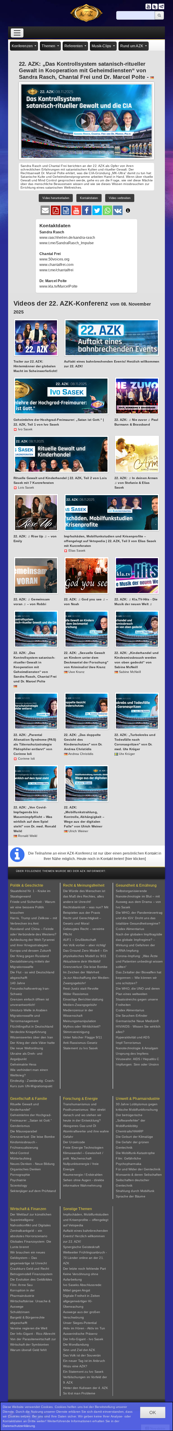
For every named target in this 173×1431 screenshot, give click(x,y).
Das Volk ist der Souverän (82, 1355)
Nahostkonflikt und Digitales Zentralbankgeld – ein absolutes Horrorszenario (30, 1230)
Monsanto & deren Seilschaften (139, 1174)
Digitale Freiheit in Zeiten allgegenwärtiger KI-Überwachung (81, 1301)
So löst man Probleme (79, 1393)
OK (152, 1412)
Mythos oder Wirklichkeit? (82, 1026)
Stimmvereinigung (76, 1032)
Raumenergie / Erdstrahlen (83, 1174)
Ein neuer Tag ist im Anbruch (84, 1361)
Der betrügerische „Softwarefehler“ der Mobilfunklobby (130, 1120)
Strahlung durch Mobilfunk (135, 1191)
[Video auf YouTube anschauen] (76, 210)
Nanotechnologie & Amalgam (137, 1048)
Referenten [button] (74, 46)
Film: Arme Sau (21, 1285)
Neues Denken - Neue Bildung (32, 1164)
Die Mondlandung (76, 1344)
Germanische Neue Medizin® (137, 1021)
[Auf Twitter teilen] (97, 210)
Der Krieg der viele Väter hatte (32, 1043)
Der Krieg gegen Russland (29, 956)
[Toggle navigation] (17, 32)
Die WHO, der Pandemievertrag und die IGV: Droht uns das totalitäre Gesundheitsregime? (139, 918)
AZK (92, 1350)
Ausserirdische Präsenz (80, 1333)
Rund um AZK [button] (132, 46)
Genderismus (20, 1126)
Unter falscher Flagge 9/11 (82, 1037)
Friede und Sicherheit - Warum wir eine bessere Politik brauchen (32, 907)
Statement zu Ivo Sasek (80, 1048)
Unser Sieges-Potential (80, 1323)
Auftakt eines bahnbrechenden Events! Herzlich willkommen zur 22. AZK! (85, 1236)
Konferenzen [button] (23, 46)
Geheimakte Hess (23, 1064)
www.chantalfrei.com (56, 265)
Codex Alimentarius (130, 929)
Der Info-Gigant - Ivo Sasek (83, 1339)
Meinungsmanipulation (79, 1021)
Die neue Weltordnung (26, 1048)
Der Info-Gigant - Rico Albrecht (32, 1333)
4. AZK (103, 1388)
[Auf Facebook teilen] (86, 210)
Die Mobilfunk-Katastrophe (135, 1153)
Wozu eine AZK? (75, 1366)
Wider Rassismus (76, 994)
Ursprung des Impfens (132, 1053)
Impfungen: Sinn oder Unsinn (137, 1064)
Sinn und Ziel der (76, 1350)
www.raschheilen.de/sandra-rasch (67, 237)
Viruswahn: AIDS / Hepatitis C (137, 1059)
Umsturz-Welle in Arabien (28, 1010)
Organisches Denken (25, 1169)
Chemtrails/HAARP (129, 1131)
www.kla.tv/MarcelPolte (58, 286)
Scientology (18, 1185)
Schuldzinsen (20, 1312)
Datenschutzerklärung (19, 1426)
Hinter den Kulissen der (80, 1388)
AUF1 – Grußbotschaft (79, 940)
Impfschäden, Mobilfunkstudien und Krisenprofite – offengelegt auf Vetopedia (86, 1220)
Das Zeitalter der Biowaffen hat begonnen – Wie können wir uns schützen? (138, 977)
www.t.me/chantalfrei (56, 270)
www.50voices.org (54, 259)
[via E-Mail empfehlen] (45, 210)
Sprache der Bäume (130, 1196)
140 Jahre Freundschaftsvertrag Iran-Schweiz (30, 988)
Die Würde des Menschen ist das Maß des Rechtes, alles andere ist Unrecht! (84, 896)
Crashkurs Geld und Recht (29, 1268)
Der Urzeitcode (74, 1142)
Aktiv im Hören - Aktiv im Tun (84, 1328)
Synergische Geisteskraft (81, 1247)
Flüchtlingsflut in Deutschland (31, 1026)
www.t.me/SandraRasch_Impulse (66, 243)
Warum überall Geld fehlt (28, 1350)
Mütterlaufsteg (20, 1158)
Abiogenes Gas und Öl (79, 1126)
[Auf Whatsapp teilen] (107, 210)
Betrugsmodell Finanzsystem (31, 1274)
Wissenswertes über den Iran (31, 1037)
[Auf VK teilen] (118, 210)
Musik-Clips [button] (102, 46)
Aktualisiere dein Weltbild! (82, 961)
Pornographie (20, 1174)
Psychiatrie (18, 1180)
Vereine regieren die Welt (28, 1328)
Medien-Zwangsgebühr (80, 1005)
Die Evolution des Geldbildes (31, 1279)
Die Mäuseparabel (23, 1131)
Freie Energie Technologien (83, 1147)
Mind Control (19, 1153)
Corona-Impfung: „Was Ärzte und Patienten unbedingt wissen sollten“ (139, 961)
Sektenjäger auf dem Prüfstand (33, 1191)
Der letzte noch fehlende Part (84, 1268)
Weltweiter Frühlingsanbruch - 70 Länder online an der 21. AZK (85, 1258)
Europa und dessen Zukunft (30, 950)
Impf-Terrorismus (128, 1043)
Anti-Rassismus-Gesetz (80, 1043)
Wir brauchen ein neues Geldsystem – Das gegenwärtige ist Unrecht (28, 1258)
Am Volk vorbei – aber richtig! (84, 945)
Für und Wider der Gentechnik (138, 1169)
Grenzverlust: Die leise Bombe (85, 967)
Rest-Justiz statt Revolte (81, 988)
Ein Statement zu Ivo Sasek (83, 1371)
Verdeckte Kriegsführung (28, 1032)
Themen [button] (49, 46)
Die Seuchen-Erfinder (131, 1015)
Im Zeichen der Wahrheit (81, 972)
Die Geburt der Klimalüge (134, 1136)
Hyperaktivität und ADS (132, 1037)
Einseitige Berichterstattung (83, 999)
